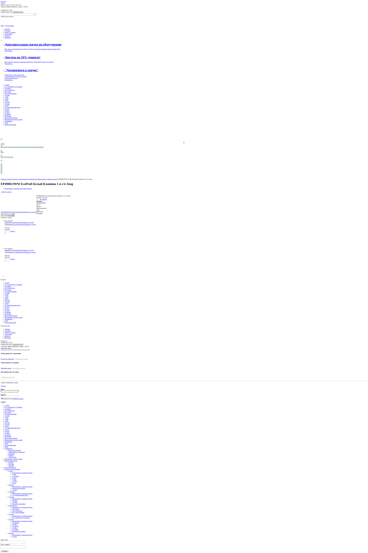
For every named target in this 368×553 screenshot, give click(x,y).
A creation (8, 88)
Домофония (8, 121)
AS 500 (7, 95)
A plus (7, 99)
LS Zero (7, 112)
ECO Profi (8, 92)
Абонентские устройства (16, 452)
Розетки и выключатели (20, 179)
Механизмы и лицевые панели (48, 179)
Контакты (8, 37)
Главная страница (6, 179)
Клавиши (11, 454)
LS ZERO (15, 530)
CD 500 (7, 102)
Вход (2, 26)
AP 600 (10, 462)
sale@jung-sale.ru (6, 348)
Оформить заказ (6, 368)
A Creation (15, 476)
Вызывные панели (14, 450)
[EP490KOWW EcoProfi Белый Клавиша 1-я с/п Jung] (18, 212)
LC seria (11, 514)
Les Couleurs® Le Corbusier (13, 87)
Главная (7, 29)
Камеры (11, 455)
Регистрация (10, 26)
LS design (8, 114)
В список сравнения (7, 359)
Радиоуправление (10, 124)
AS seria (11, 485)
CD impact (11, 492)
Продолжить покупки (21, 359)
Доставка (8, 31)
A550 (6, 100)
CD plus (7, 104)
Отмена (3, 386)
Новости (7, 36)
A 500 (6, 97)
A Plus (14, 480)
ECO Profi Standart (10, 93)
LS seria (10, 519)
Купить (12, 231)
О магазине (8, 34)
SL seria (10, 533)
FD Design (8, 116)
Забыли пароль (18, 399)
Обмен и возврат (10, 32)
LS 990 (7, 85)
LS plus (7, 111)
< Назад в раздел (6, 192)
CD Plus (14, 502)
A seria (10, 471)
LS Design (15, 526)
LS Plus (14, 528)
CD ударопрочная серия (12, 107)
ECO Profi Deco (10, 90)
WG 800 (11, 466)
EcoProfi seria (33, 179)
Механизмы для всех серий (13, 119)
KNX (6, 123)
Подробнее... (9, 51)
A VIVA (14, 481)
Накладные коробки (18, 488)
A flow (7, 105)
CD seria (11, 497)
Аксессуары (12, 457)
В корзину (43, 199)
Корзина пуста (3, 2)
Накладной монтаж (11, 118)
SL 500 (7, 109)
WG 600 (11, 464)
